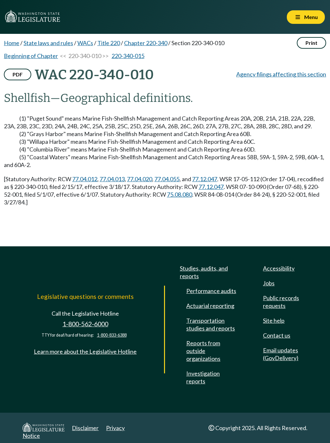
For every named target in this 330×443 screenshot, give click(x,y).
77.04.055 (167, 178)
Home (11, 42)
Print (311, 43)
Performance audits (211, 290)
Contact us (276, 335)
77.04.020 (139, 178)
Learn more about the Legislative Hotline (85, 351)
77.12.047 (204, 178)
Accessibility (279, 268)
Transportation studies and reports (210, 324)
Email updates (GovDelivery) (280, 354)
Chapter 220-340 (145, 42)
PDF (18, 74)
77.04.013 (112, 178)
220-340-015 (128, 55)
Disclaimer (85, 427)
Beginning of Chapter (31, 55)
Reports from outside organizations (203, 351)
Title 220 (108, 42)
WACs (85, 42)
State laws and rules (48, 42)
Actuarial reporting (210, 305)
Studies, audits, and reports (204, 272)
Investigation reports (203, 377)
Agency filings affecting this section (281, 74)
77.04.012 (84, 178)
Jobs (269, 283)
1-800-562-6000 (85, 324)
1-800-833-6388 (112, 335)
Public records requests (281, 301)
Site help (274, 320)
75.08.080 (179, 194)
